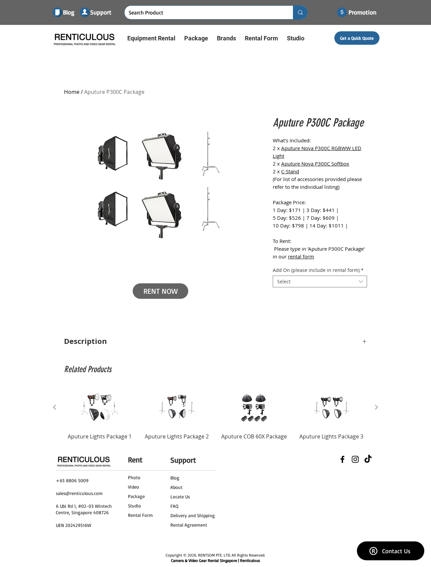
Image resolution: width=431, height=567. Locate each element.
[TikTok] (368, 459)
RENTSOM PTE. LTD (214, 555)
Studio (134, 505)
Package (136, 496)
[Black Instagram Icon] (355, 459)
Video (133, 487)
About (176, 487)
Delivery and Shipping (192, 515)
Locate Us (180, 496)
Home (71, 92)
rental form (301, 256)
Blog (174, 478)
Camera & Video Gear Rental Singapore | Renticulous (215, 560)
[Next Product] (376, 407)
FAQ (174, 506)
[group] (215, 417)
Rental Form (140, 515)
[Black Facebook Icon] (342, 459)
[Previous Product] (55, 407)
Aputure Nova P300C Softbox (315, 163)
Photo (134, 477)
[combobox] (320, 281)
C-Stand (290, 171)
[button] (151, 38)
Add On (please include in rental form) (318, 270)
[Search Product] (300, 12)
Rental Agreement (188, 525)
